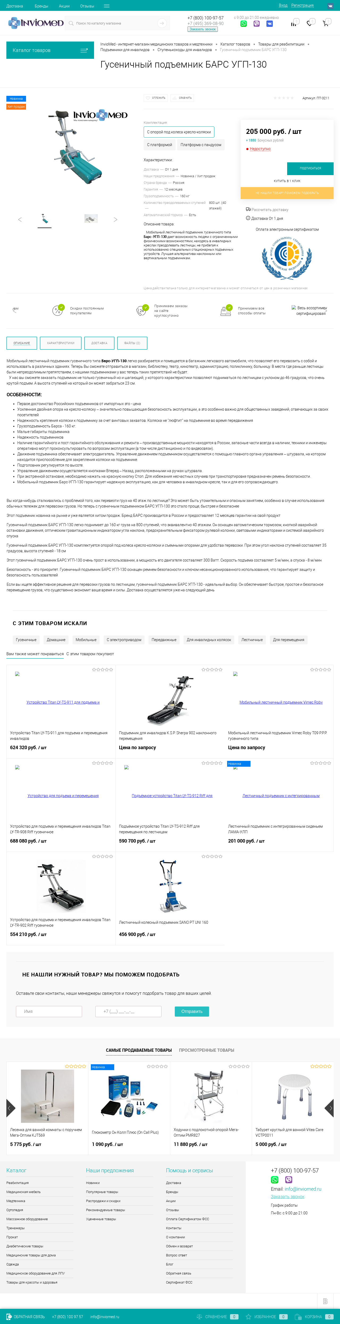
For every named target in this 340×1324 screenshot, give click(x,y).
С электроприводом (124, 640)
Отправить (191, 1011)
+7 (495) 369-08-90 (206, 23)
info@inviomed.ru (303, 1189)
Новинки (93, 1183)
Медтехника (15, 1201)
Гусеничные (26, 640)
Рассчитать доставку (269, 210)
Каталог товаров (31, 50)
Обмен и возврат (179, 1246)
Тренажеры (15, 1228)
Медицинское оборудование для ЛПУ (35, 1273)
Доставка (14, 6)
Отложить (158, 98)
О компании (175, 1237)
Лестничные (252, 640)
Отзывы (87, 6)
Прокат (12, 1237)
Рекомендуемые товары (105, 1210)
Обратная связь (178, 1273)
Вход (283, 5)
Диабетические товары (24, 1246)
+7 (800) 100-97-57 (206, 17)
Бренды (41, 6)
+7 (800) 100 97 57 (67, 1317)
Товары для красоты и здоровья (31, 1282)
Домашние (56, 640)
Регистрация (302, 5)
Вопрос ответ (176, 1255)
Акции (64, 6)
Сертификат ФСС (179, 1282)
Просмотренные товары (206, 1050)
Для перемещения (288, 640)
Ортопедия (14, 1210)
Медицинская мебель (23, 1192)
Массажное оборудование (27, 1219)
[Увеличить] (75, 146)
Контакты (173, 1228)
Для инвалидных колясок (209, 640)
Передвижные (164, 640)
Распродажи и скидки (103, 1201)
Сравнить (185, 98)
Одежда (12, 1264)
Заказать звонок (203, 29)
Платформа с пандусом (201, 145)
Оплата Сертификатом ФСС (187, 1219)
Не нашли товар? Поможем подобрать (287, 193)
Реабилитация (17, 1183)
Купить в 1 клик (287, 181)
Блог (169, 1264)
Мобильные (86, 640)
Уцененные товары (101, 1219)
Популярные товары (102, 1192)
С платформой (159, 145)
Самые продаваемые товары (139, 1050)
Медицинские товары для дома (31, 1255)
